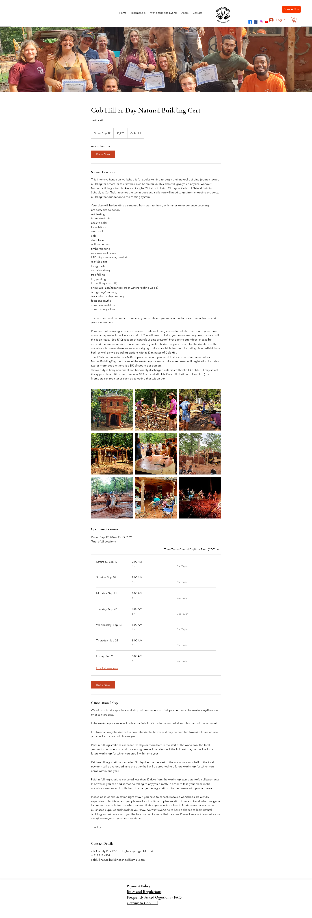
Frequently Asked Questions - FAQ (154, 897)
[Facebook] (250, 22)
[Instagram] (261, 22)
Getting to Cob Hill (142, 903)
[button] (294, 20)
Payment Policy (138, 886)
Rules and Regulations (144, 891)
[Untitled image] (112, 410)
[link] (103, 154)
